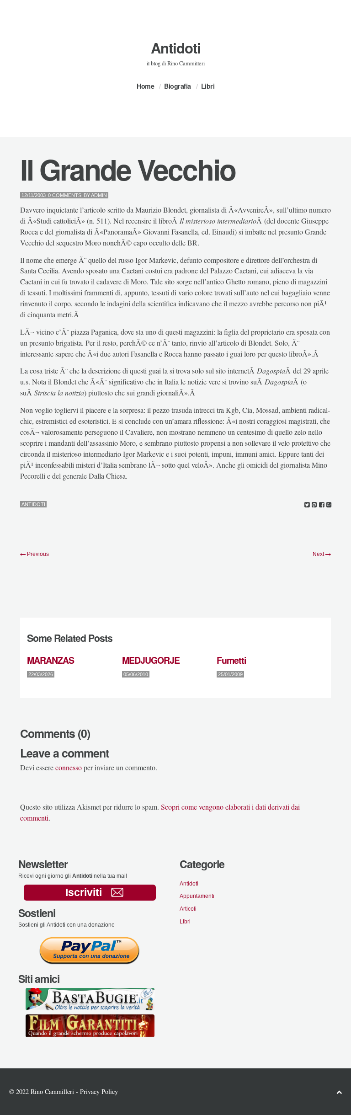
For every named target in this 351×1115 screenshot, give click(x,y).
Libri (208, 86)
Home (145, 86)
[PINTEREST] (314, 504)
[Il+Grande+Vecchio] (306, 504)
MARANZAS (50, 660)
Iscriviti (83, 892)
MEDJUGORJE (151, 660)
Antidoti (176, 47)
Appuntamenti (197, 896)
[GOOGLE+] (328, 504)
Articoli (188, 909)
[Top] (339, 1092)
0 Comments (64, 195)
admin (99, 195)
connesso (68, 767)
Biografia (177, 86)
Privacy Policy (99, 1091)
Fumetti (231, 660)
